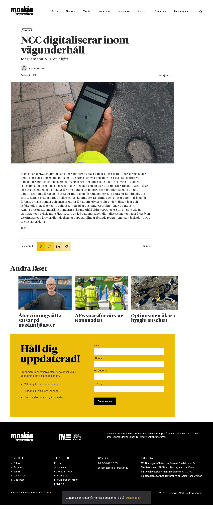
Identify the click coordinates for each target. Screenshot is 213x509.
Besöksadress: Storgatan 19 (113, 468)
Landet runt (20, 476)
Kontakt (58, 463)
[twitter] (49, 246)
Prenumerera (61, 476)
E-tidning (59, 484)
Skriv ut (147, 246)
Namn (97, 346)
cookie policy (133, 497)
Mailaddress (100, 371)
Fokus (17, 463)
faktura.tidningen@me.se (188, 476)
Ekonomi (18, 467)
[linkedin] (58, 246)
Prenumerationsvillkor (66, 480)
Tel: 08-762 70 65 (108, 463)
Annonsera (60, 467)
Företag (98, 383)
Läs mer (47, 493)
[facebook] (41, 246)
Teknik (17, 472)
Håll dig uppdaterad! (50, 354)
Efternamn (99, 358)
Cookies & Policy (63, 472)
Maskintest (19, 480)
